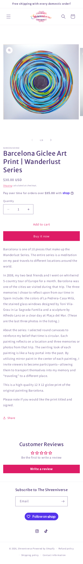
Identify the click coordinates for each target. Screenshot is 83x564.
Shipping (7, 185)
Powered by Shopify (44, 548)
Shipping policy (30, 555)
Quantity (8, 201)
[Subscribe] (62, 501)
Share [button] (11, 418)
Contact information (54, 555)
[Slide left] (32, 140)
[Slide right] (51, 140)
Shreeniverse (25, 548)
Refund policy (66, 548)
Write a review (41, 469)
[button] (8, 16)
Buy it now (41, 236)
